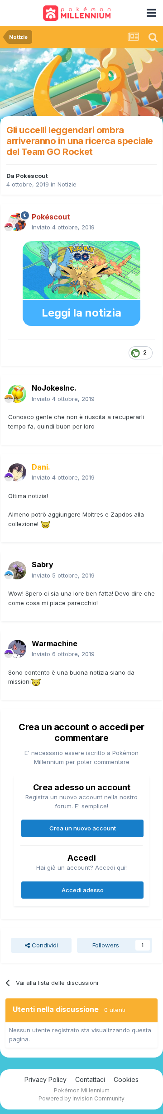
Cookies (126, 1079)
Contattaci (90, 1079)
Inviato (63, 227)
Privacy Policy (45, 1079)
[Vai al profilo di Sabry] (17, 570)
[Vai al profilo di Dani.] (17, 472)
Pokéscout (32, 175)
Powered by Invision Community (81, 1098)
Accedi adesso (83, 890)
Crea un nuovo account (82, 828)
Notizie (67, 184)
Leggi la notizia (81, 312)
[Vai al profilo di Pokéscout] (17, 222)
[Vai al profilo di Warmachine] (17, 649)
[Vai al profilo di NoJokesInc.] (17, 394)
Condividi (44, 945)
